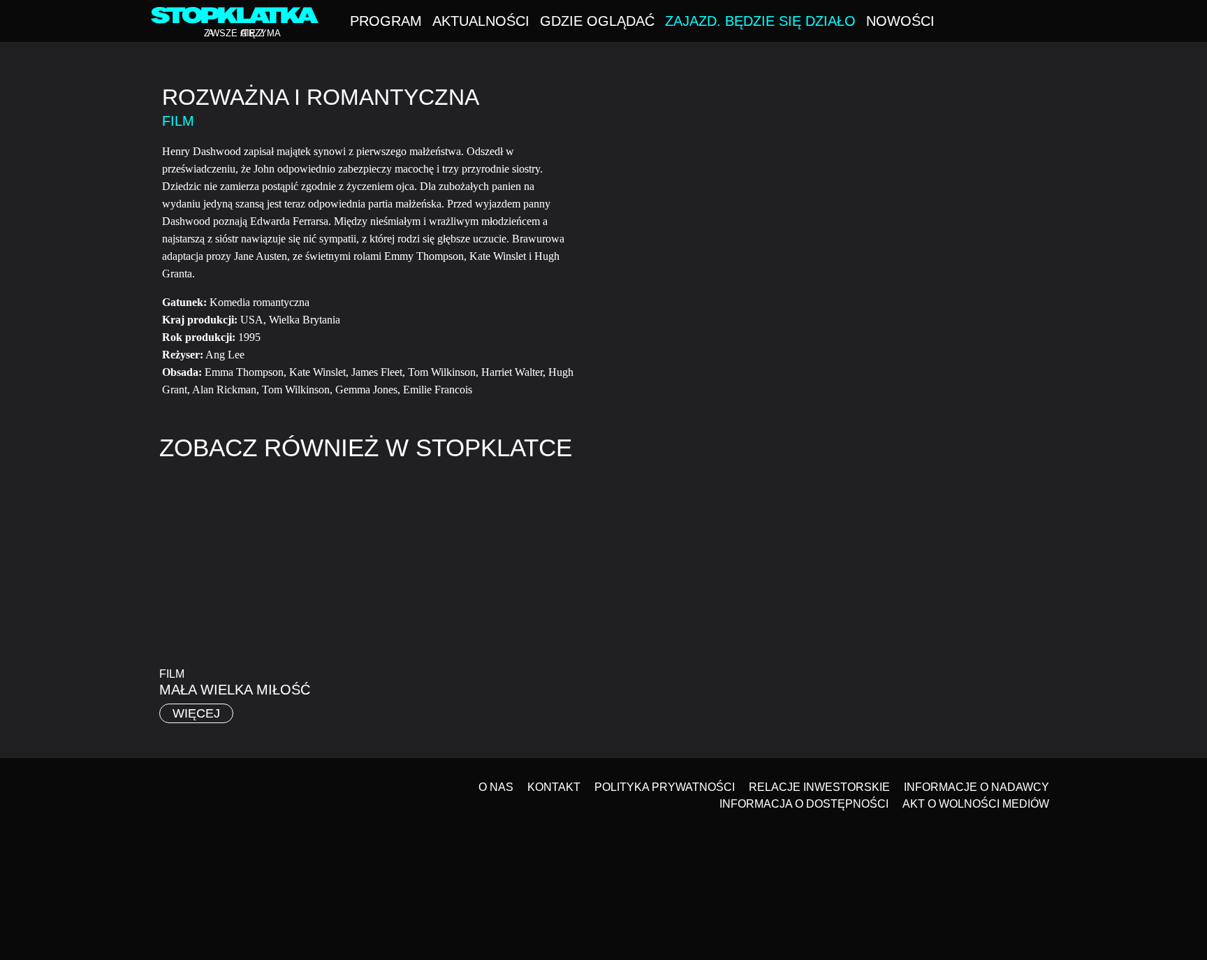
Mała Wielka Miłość (234, 689)
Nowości (900, 21)
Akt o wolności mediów (975, 804)
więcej (196, 713)
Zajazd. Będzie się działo (760, 21)
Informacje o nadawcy (976, 787)
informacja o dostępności (803, 804)
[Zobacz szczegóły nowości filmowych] (1127, 814)
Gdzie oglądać (597, 21)
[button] (1052, 22)
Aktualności (480, 21)
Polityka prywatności (664, 787)
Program (386, 21)
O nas (495, 787)
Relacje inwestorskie (819, 787)
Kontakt (553, 787)
